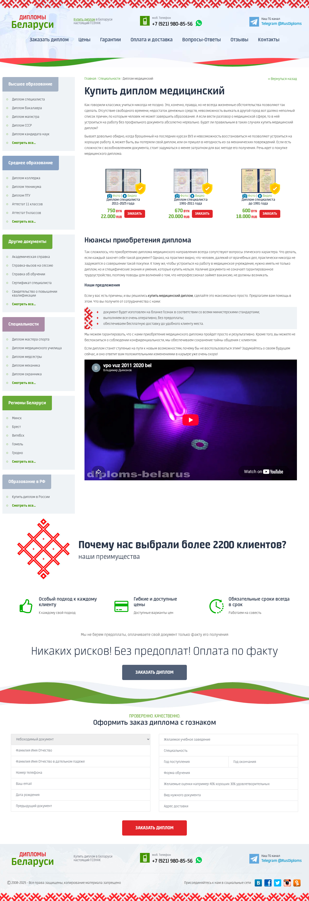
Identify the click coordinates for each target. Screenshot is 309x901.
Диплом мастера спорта (30, 339)
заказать (134, 214)
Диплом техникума (26, 187)
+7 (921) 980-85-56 (172, 24)
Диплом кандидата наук (30, 134)
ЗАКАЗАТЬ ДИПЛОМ (154, 672)
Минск (17, 418)
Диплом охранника (27, 374)
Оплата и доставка (152, 40)
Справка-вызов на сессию (32, 266)
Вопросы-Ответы (201, 40)
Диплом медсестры (27, 357)
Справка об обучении (28, 274)
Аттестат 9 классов (26, 213)
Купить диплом (84, 19)
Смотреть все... (24, 143)
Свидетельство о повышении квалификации (34, 294)
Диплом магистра (25, 117)
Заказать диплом (49, 40)
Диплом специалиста (28, 99)
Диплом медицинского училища (37, 348)
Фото (116, 196)
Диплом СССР (22, 126)
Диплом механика (26, 366)
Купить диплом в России (31, 497)
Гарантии (110, 40)
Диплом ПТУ (21, 196)
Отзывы (239, 40)
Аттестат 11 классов (27, 204)
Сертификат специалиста (32, 283)
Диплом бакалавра (27, 108)
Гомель (17, 444)
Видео (132, 196)
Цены (84, 40)
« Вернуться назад (282, 79)
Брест (16, 427)
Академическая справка (31, 257)
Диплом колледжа (26, 178)
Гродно (17, 453)
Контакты (269, 40)
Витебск (18, 436)
